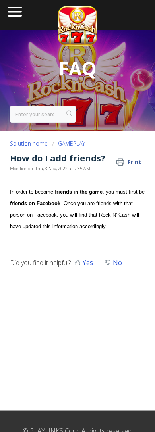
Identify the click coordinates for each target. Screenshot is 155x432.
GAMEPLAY (71, 143)
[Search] (70, 114)
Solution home (29, 143)
